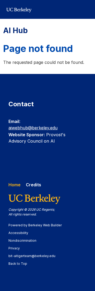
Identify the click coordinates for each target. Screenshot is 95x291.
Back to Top (17, 264)
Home (14, 184)
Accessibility (20, 233)
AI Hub (15, 30)
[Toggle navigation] (85, 9)
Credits (33, 184)
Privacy (16, 248)
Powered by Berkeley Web (35, 225)
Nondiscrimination (24, 241)
